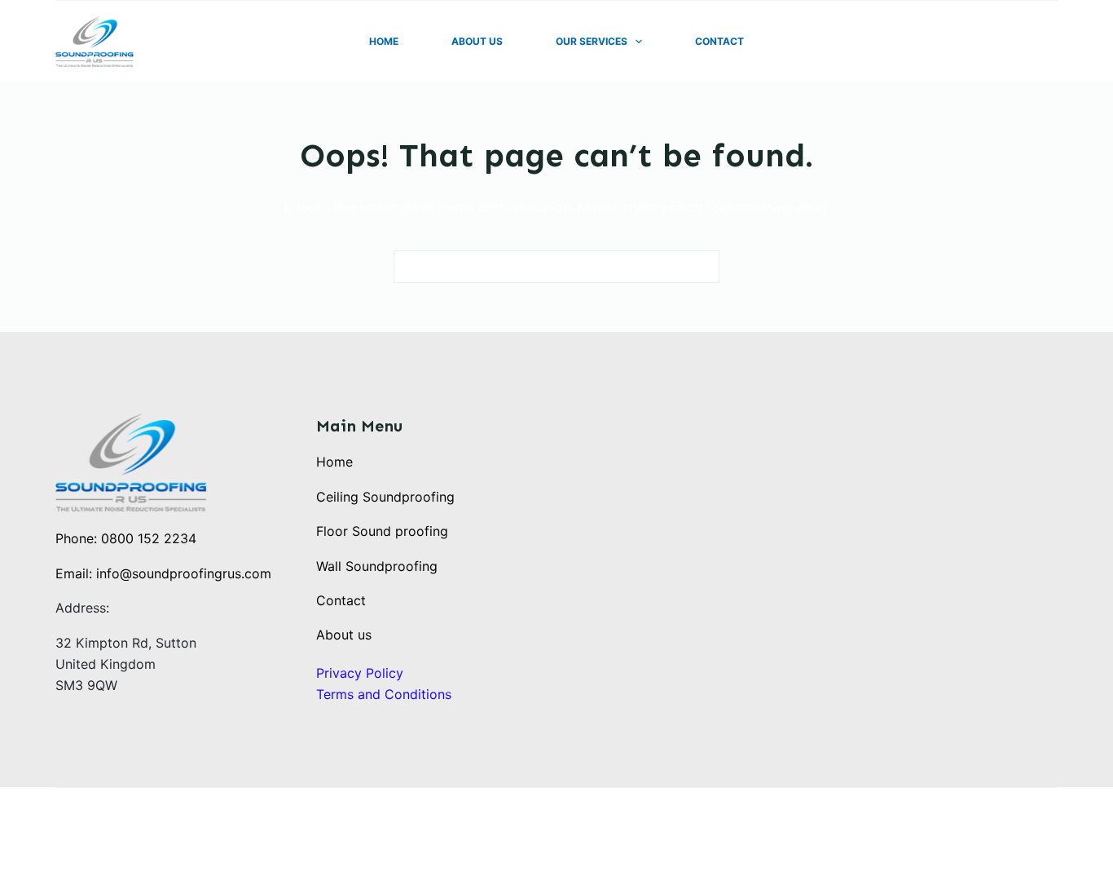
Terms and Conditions (383, 694)
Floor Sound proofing (382, 531)
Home (383, 41)
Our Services (591, 41)
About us (344, 634)
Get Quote (1018, 41)
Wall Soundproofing (377, 566)
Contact (719, 41)
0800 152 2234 (148, 538)
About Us (477, 41)
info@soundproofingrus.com (183, 573)
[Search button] (703, 266)
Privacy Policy (359, 673)
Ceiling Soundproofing (385, 497)
